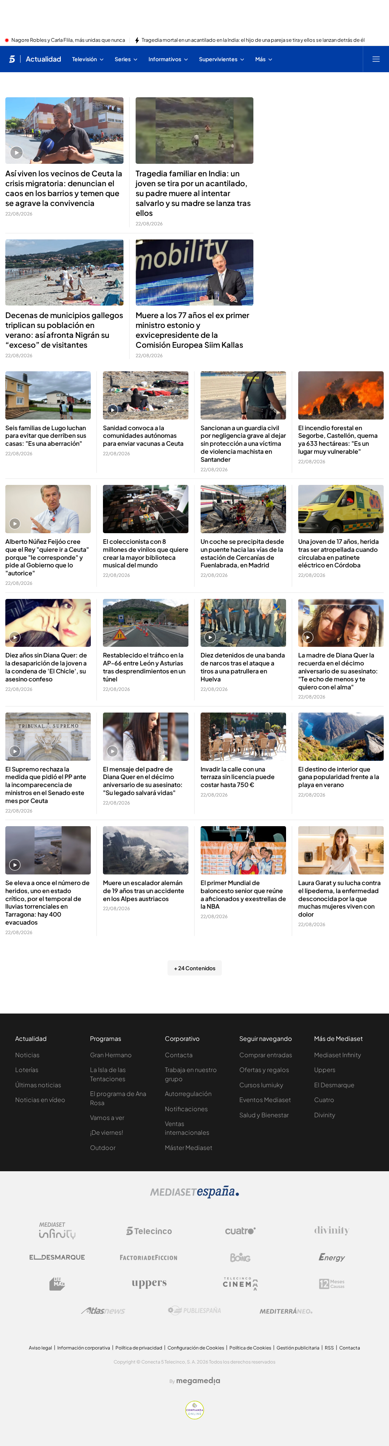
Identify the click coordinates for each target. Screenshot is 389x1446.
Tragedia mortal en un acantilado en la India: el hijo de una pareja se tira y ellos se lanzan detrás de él (253, 40)
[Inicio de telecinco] (12, 59)
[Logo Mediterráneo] (286, 1311)
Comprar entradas (265, 1055)
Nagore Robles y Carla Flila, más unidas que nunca (68, 40)
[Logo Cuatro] (240, 1230)
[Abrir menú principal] (376, 59)
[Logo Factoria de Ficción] (149, 1257)
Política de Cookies (250, 1348)
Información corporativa (83, 1348)
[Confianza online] (194, 1417)
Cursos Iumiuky (261, 1085)
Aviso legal (40, 1348)
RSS (329, 1348)
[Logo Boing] (240, 1257)
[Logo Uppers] (149, 1284)
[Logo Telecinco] (149, 1230)
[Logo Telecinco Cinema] (240, 1284)
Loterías (26, 1070)
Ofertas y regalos (264, 1070)
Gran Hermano (111, 1055)
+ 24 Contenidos (194, 968)
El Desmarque (334, 1085)
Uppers (324, 1070)
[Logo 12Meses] (332, 1284)
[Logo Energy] (332, 1257)
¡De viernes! (106, 1132)
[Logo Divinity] (332, 1230)
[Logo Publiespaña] (194, 1310)
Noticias (27, 1055)
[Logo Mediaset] (194, 1196)
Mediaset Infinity (337, 1055)
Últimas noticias (38, 1085)
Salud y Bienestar (264, 1115)
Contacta (179, 1055)
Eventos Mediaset (265, 1100)
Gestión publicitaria (298, 1348)
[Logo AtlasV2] (103, 1310)
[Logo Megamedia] (198, 1381)
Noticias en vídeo (40, 1100)
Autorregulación (188, 1094)
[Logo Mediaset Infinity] (57, 1230)
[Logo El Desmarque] (57, 1257)
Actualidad (43, 58)
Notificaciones (186, 1109)
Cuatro (324, 1100)
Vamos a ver (107, 1117)
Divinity (324, 1115)
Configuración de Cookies (196, 1348)
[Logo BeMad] (57, 1284)
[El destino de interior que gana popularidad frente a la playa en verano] (341, 737)
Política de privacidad (138, 1348)
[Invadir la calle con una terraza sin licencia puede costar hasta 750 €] (243, 737)
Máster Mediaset (188, 1147)
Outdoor (102, 1147)
